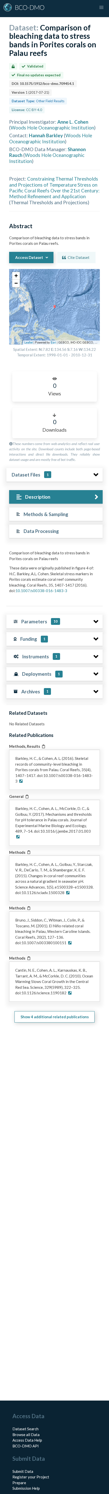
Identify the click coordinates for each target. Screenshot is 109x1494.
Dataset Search (25, 1429)
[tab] (56, 497)
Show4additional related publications (55, 1016)
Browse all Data (26, 1434)
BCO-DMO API (25, 1446)
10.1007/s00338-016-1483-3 (41, 590)
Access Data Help (27, 1440)
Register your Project (30, 1477)
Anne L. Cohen (72, 122)
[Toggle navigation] (101, 7)
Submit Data (22, 1471)
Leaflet (28, 342)
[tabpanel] (54, 573)
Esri (53, 342)
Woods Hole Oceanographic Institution (52, 127)
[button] (16, 276)
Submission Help (26, 1488)
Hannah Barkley (46, 135)
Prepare (19, 1482)
